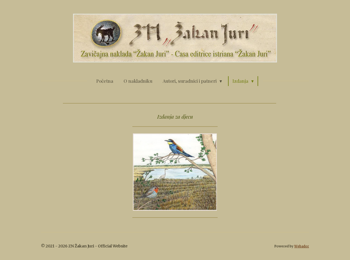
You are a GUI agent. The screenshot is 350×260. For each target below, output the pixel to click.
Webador (301, 246)
